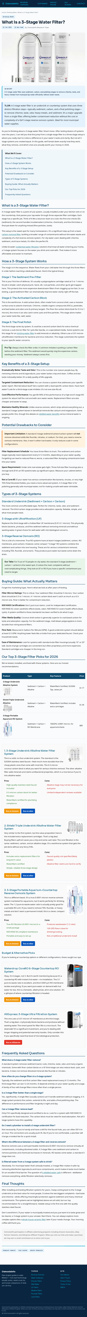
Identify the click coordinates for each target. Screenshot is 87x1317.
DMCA (62, 1287)
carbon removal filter (11, 234)
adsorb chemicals (36, 1250)
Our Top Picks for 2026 (15, 189)
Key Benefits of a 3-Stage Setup (19, 168)
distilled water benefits (49, 414)
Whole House (53, 3)
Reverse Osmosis (24, 3)
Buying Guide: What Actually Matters (21, 184)
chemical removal (9, 1250)
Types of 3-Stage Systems (16, 179)
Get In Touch (65, 1278)
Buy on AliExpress (13, 1042)
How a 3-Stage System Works (18, 163)
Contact (81, 4)
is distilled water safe (51, 1172)
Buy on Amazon (12, 811)
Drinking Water (12, 12)
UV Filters (34, 1287)
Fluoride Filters (36, 1294)
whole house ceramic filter (34, 1219)
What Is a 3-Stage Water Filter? (19, 158)
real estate (22, 1250)
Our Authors (64, 1275)
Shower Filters (36, 1281)
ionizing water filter (25, 333)
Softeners (42, 4)
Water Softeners (37, 1278)
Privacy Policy (65, 1281)
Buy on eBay (28, 811)
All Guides (68, 3)
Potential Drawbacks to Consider (19, 173)
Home (4, 12)
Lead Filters (35, 1297)
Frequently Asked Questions (17, 194)
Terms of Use (65, 1284)
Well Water (35, 1284)
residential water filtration (27, 246)
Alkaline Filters (36, 1290)
